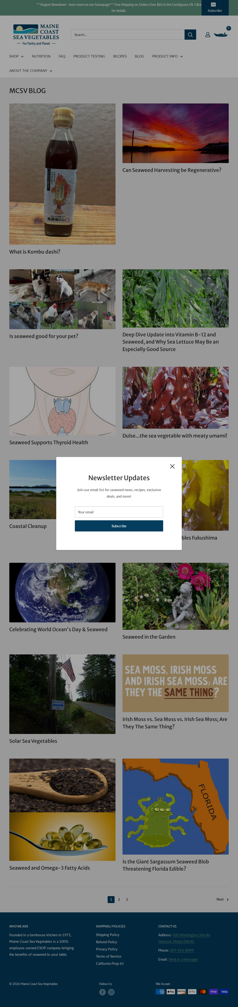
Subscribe (119, 526)
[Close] (172, 466)
